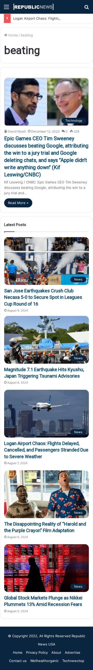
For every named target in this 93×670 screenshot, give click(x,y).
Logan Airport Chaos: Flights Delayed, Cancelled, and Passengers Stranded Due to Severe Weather (46, 450)
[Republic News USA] (33, 7)
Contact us (18, 661)
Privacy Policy (37, 652)
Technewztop (73, 661)
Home (12, 35)
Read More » (18, 203)
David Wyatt (17, 131)
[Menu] (6, 8)
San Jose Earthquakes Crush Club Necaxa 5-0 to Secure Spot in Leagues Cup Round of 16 (43, 297)
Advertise (72, 652)
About (56, 652)
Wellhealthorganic (44, 661)
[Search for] (86, 8)
